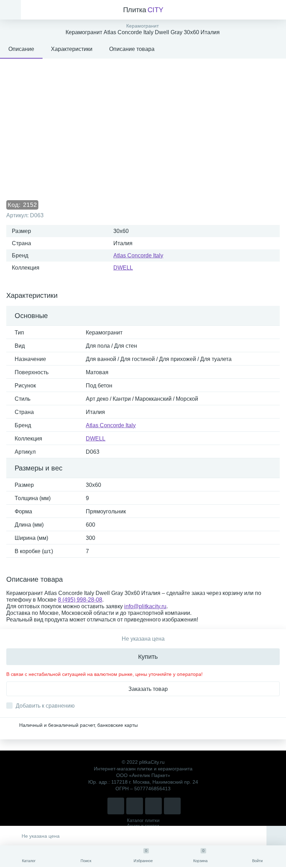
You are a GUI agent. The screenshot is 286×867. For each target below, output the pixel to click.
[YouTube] (172, 806)
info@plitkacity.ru (145, 606)
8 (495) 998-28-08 (80, 600)
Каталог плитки (143, 820)
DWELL (123, 268)
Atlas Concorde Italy (138, 255)
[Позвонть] (115, 806)
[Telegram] (153, 806)
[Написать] (134, 806)
